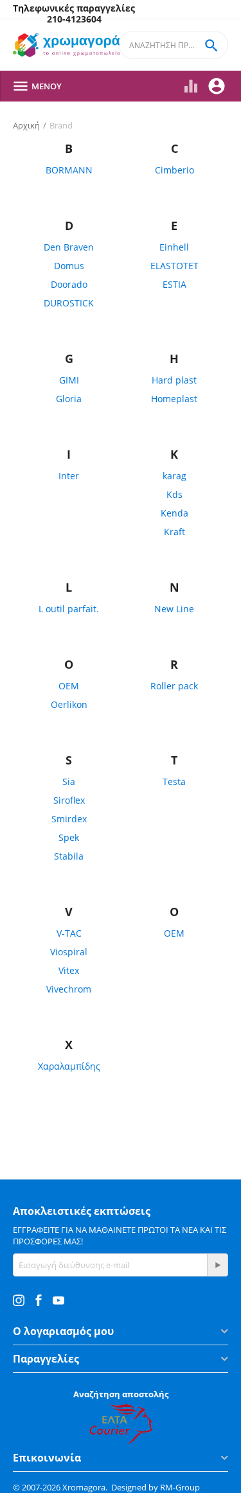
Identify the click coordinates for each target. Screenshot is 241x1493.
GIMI (69, 380)
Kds (174, 494)
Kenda (174, 513)
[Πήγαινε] (217, 1265)
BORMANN (69, 170)
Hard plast (174, 380)
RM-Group (180, 1487)
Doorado (69, 284)
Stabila (69, 856)
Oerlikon (69, 704)
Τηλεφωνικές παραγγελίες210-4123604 (74, 14)
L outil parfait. (69, 609)
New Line (174, 609)
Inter (68, 476)
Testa (174, 781)
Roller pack (174, 686)
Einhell (174, 247)
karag (174, 476)
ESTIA (174, 284)
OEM (68, 686)
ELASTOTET (174, 266)
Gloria (69, 399)
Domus (69, 266)
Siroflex (69, 800)
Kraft (174, 532)
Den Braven (69, 247)
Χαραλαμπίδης (69, 1066)
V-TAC (69, 933)
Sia (68, 781)
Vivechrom (68, 989)
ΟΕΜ (174, 933)
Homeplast (174, 399)
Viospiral (68, 952)
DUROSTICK (69, 303)
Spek (68, 837)
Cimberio (174, 170)
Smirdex (69, 819)
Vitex (68, 970)
